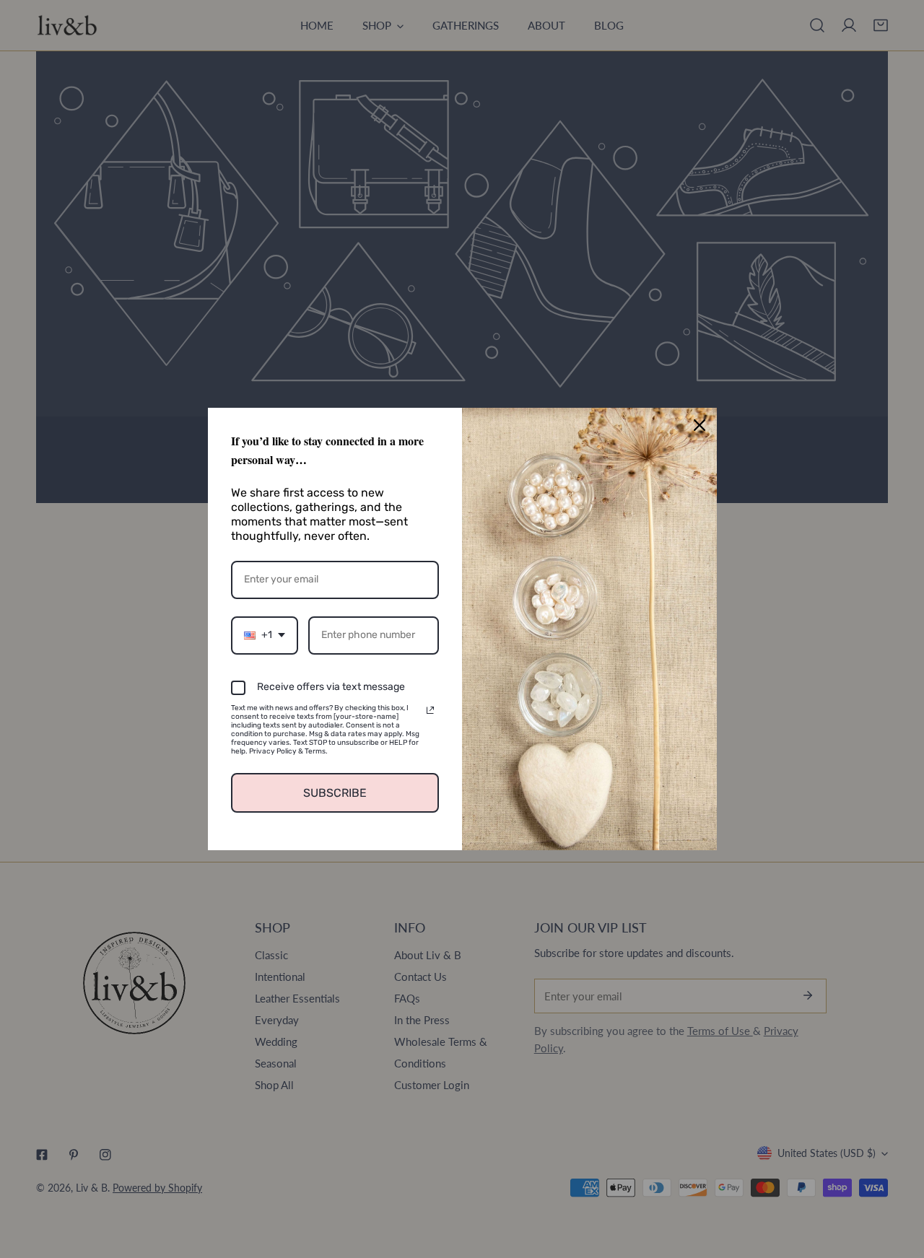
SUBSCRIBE (335, 793)
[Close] (699, 425)
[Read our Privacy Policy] (430, 710)
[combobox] (264, 635)
